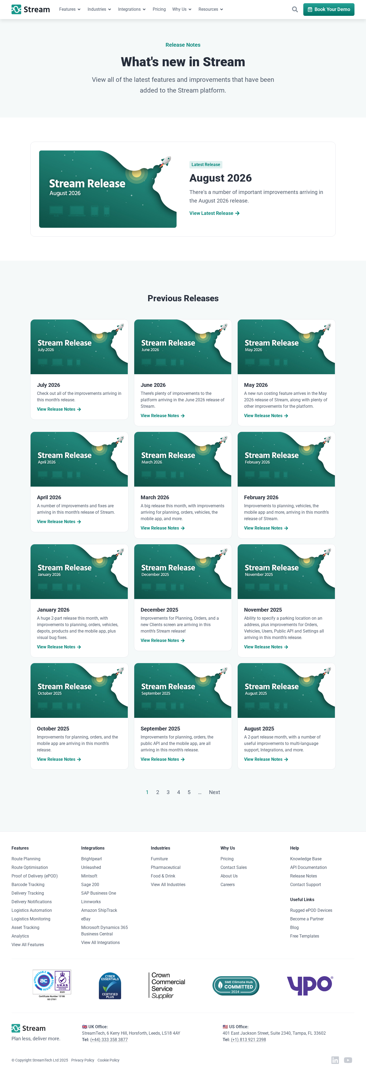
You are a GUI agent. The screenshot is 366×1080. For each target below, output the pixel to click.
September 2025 (160, 728)
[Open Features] (79, 9)
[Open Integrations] (144, 9)
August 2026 (220, 178)
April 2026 (49, 497)
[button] (295, 9)
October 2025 (53, 728)
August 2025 (259, 728)
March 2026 (155, 497)
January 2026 (53, 610)
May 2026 (256, 385)
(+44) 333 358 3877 (109, 1039)
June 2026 (153, 385)
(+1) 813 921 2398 (248, 1039)
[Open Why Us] (190, 9)
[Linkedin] (335, 1060)
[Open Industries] (109, 9)
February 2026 (261, 497)
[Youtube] (348, 1060)
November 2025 (263, 610)
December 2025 (159, 610)
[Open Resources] (221, 9)
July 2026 (48, 385)
